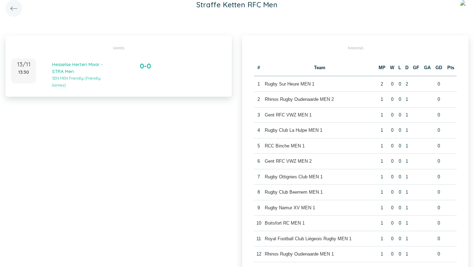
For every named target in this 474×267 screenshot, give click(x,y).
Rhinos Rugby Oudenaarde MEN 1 (299, 254)
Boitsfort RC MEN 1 (285, 223)
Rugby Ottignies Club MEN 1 (294, 176)
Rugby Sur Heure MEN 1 (289, 84)
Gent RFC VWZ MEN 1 (288, 115)
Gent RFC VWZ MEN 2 (288, 161)
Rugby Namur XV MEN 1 (290, 207)
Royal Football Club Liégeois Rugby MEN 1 (308, 238)
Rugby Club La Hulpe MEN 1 (293, 130)
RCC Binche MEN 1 (285, 145)
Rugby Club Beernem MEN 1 (294, 192)
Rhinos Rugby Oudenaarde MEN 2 (299, 99)
